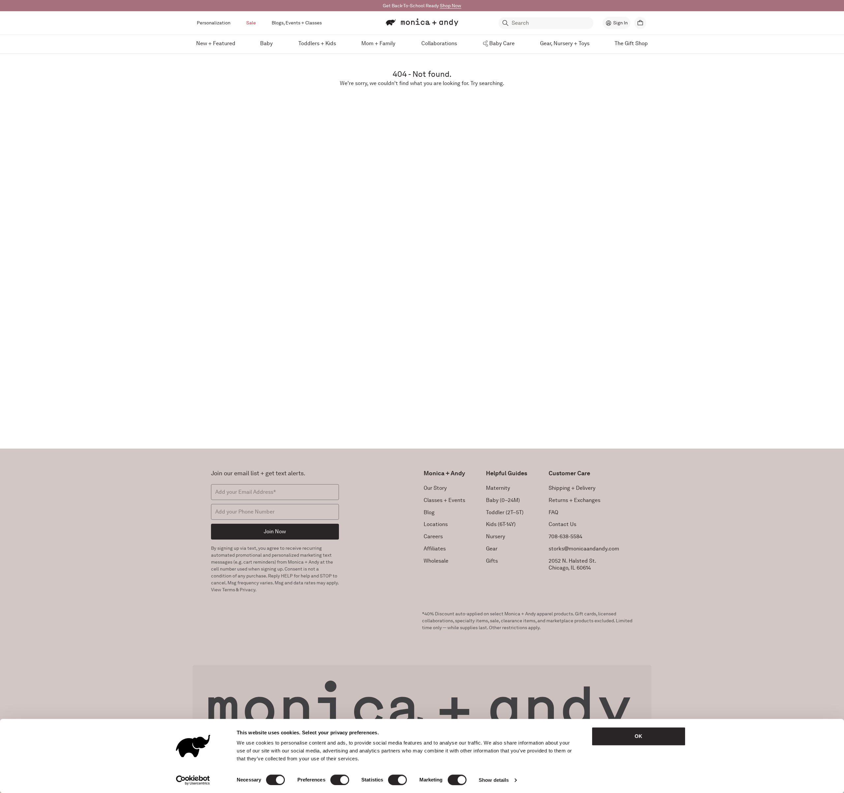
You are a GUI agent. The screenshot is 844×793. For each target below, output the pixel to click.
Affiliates (435, 548)
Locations (436, 524)
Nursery (495, 536)
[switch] (339, 780)
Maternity (498, 488)
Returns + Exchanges (574, 500)
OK (638, 736)
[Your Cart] (640, 23)
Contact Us (562, 524)
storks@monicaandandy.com (584, 548)
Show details (494, 780)
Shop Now (450, 5)
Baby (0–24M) (503, 500)
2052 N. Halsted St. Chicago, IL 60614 (572, 564)
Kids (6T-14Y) (501, 524)
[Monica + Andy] (422, 22)
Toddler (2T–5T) (505, 512)
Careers (433, 536)
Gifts (492, 561)
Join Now (275, 531)
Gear (491, 548)
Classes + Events (444, 500)
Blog (429, 512)
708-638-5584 (565, 536)
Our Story (435, 488)
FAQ (553, 512)
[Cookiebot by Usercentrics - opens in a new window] (193, 780)
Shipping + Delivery (572, 488)
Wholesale (436, 561)
